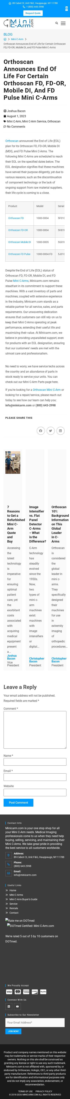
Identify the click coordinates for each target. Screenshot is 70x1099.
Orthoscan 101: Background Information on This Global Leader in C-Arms (60, 524)
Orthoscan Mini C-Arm (47, 390)
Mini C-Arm (17, 39)
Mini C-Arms (21, 281)
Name (8, 755)
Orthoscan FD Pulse (19, 254)
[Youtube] (66, 10)
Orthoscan (53, 121)
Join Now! (13, 1031)
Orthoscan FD (16, 218)
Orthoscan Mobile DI (19, 242)
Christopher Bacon (36, 660)
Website (9, 786)
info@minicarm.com (25, 875)
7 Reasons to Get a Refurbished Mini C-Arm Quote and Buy (16, 524)
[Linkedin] (66, 7)
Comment (11, 708)
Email (8, 771)
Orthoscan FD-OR (18, 230)
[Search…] (56, 23)
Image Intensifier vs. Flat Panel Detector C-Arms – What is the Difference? (37, 524)
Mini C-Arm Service (34, 121)
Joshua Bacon (16, 111)
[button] (63, 23)
